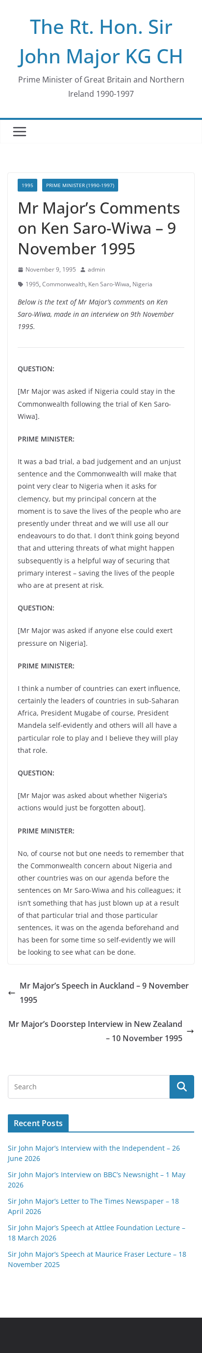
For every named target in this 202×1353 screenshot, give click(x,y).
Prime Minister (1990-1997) (80, 185)
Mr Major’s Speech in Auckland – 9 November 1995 (104, 992)
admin (96, 269)
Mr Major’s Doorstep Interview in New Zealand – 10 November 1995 (95, 1031)
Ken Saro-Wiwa (108, 284)
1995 (27, 185)
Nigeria (142, 284)
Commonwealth (63, 284)
